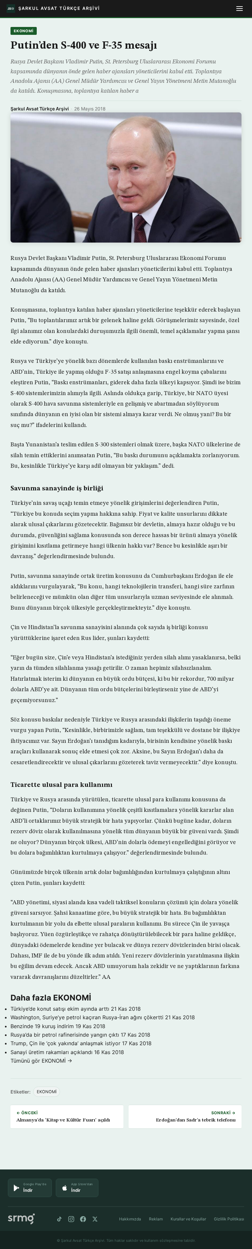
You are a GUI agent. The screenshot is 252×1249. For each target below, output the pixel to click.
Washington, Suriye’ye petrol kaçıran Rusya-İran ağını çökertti (86, 1017)
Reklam (156, 1218)
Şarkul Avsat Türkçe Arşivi (39, 108)
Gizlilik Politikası (229, 1218)
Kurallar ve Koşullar (188, 1218)
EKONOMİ (23, 31)
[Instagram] (71, 1219)
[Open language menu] (239, 8)
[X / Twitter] (95, 1219)
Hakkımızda (130, 1218)
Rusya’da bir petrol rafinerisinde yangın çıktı (64, 1034)
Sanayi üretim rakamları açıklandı (51, 1052)
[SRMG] (21, 1219)
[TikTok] (59, 1219)
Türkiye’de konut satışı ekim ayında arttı (59, 1008)
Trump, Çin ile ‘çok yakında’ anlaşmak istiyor (65, 1043)
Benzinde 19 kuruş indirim (42, 1026)
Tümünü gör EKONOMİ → (41, 1060)
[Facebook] (83, 1219)
